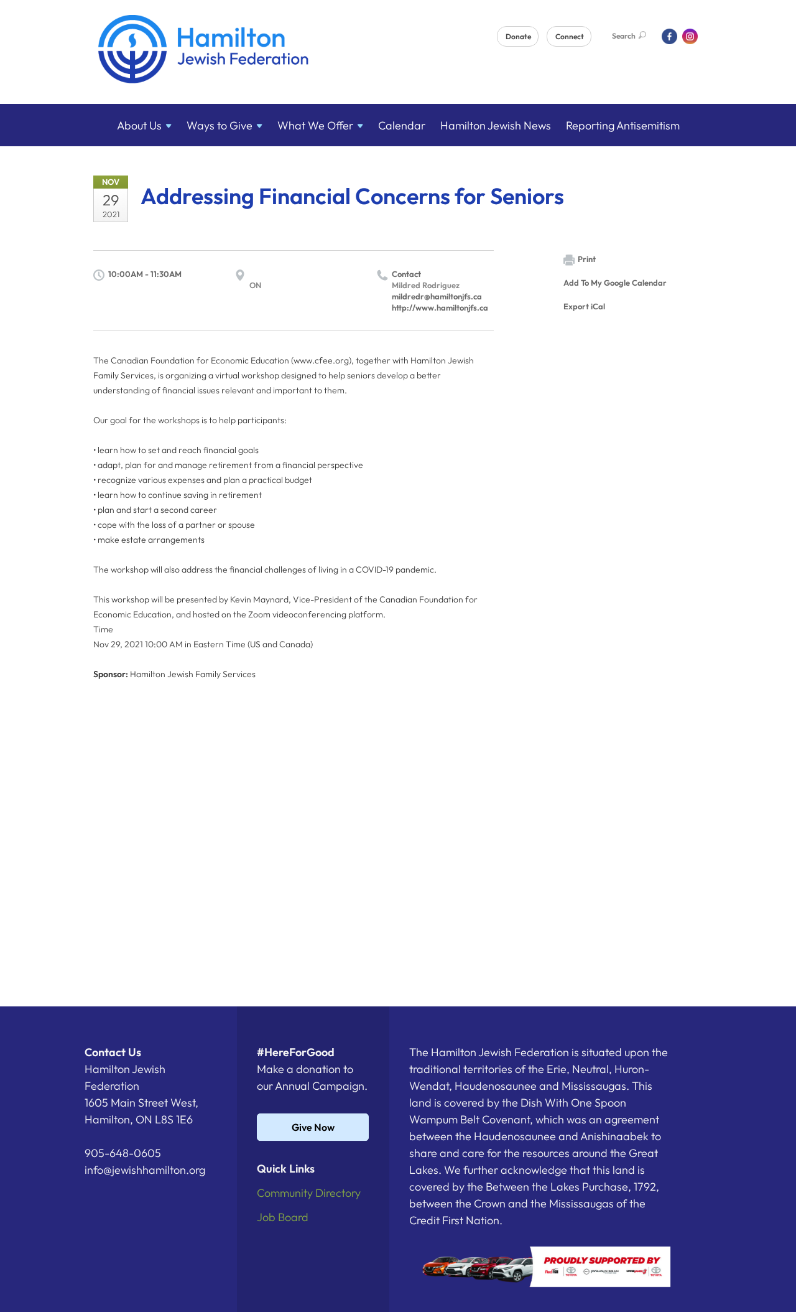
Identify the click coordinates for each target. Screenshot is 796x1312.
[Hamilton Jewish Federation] (203, 51)
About (139, 125)
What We (315, 125)
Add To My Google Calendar (615, 283)
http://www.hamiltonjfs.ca (440, 307)
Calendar (401, 125)
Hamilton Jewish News (495, 125)
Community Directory (309, 1193)
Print (587, 259)
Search (624, 35)
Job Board (282, 1217)
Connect (569, 36)
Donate (518, 36)
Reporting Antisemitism (623, 125)
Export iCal (584, 306)
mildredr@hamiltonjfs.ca (437, 296)
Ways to (219, 125)
